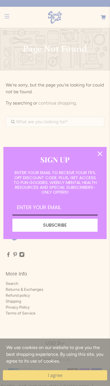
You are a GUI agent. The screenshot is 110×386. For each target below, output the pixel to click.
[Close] (100, 154)
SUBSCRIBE (55, 225)
